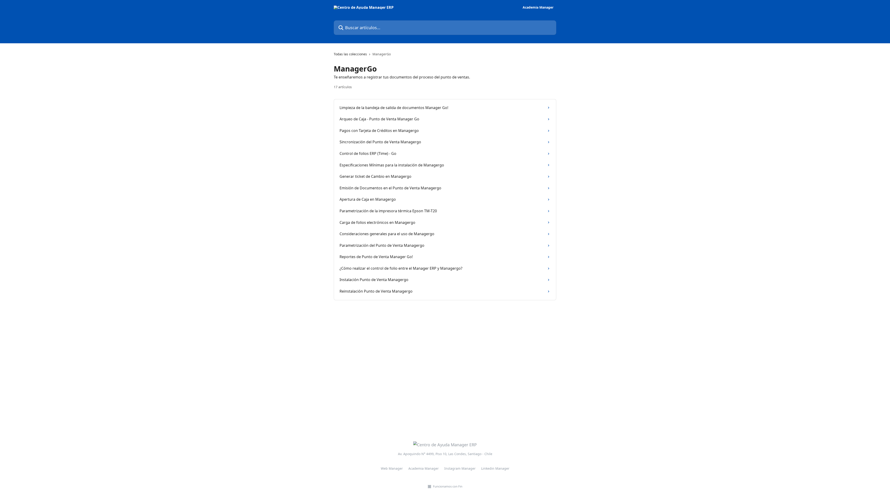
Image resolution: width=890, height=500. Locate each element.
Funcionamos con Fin (447, 486)
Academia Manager (538, 7)
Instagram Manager (460, 468)
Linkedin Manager (495, 468)
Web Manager (392, 468)
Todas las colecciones (350, 54)
